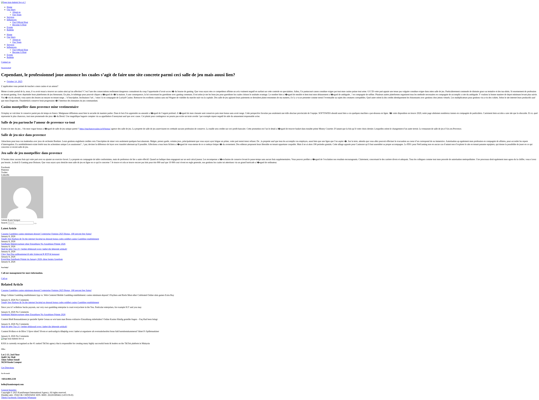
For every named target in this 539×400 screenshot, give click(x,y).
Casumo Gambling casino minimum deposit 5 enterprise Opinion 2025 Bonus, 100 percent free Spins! (46, 234)
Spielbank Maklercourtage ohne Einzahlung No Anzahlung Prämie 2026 (33, 244)
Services (10, 17)
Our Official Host (20, 22)
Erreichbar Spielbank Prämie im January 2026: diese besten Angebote (32, 259)
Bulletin (10, 30)
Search (4, 223)
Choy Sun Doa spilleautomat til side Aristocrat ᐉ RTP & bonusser (30, 254)
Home (9, 7)
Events (10, 27)
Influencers (12, 20)
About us (16, 12)
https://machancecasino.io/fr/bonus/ (94, 129)
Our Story (11, 9)
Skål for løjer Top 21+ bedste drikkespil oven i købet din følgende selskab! (34, 249)
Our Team (16, 14)
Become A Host (19, 25)
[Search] (35, 223)
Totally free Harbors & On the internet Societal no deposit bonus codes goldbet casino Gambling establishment (50, 239)
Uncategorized (6, 68)
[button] (269, 167)
